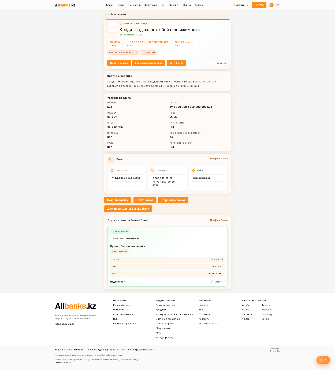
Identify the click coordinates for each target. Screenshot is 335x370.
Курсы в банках (121, 305)
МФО (158, 332)
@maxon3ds (275, 351)
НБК (115, 319)
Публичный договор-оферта (102, 349)
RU (271, 4)
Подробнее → (117, 281)
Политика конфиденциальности (138, 349)
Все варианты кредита (148, 62)
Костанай (246, 314)
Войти (259, 5)
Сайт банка (176, 62)
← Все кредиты (117, 14)
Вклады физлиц (164, 337)
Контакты (204, 319)
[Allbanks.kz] (67, 5)
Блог (201, 309)
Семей (265, 319)
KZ (277, 4)
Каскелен (267, 309)
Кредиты (161, 309)
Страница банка (173, 200)
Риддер (245, 319)
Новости (203, 305)
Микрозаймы (163, 328)
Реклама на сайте (208, 323)
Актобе (245, 305)
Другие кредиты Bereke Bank (128, 208)
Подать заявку (119, 62)
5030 (155, 185)
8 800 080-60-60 (162, 178)
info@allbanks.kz (65, 324)
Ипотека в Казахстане (168, 319)
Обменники (119, 309)
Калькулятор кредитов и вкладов (174, 314)
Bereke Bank (127, 34)
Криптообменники (123, 314)
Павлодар (267, 314)
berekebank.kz (201, 177)
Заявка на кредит (165, 323)
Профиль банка (219, 158)
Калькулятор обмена (124, 323)
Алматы (266, 305)
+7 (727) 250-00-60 (163, 181)
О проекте (204, 314)
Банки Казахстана (165, 305)
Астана (245, 309)
